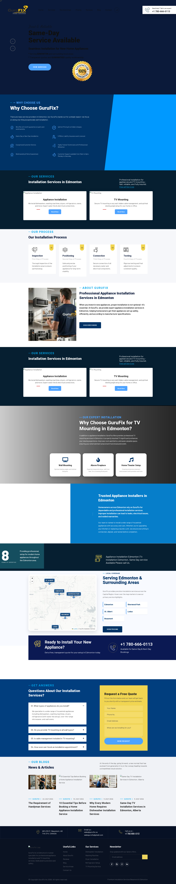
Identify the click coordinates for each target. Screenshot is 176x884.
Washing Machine (91, 855)
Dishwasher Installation (94, 852)
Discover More (90, 325)
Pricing (78, 10)
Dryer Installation (92, 859)
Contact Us (67, 870)
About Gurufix (68, 855)
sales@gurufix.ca (90, 832)
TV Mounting (121, 199)
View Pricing (112, 629)
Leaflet (75, 629)
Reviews (89, 10)
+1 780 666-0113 (132, 833)
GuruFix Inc (43, 879)
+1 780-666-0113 (161, 11)
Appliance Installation (55, 199)
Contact (108, 10)
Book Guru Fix (40, 70)
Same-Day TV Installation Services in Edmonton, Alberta (132, 807)
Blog (99, 10)
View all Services (126, 187)
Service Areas (65, 10)
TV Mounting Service (93, 866)
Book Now (54, 212)
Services (51, 10)
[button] (12, 41)
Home (40, 10)
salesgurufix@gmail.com (93, 835)
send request (123, 741)
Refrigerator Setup (92, 863)
